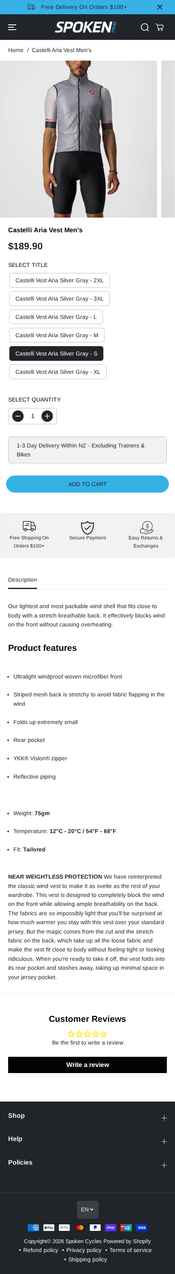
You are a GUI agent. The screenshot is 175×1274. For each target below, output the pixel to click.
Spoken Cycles (84, 1241)
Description (22, 579)
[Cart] (159, 27)
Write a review (87, 1064)
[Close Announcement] (160, 7)
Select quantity (34, 399)
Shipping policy (87, 1259)
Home (16, 50)
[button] (13, 27)
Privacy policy (83, 1250)
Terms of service (130, 1250)
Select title (28, 265)
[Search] (145, 27)
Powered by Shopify (127, 1241)
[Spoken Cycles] (85, 27)
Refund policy (40, 1250)
